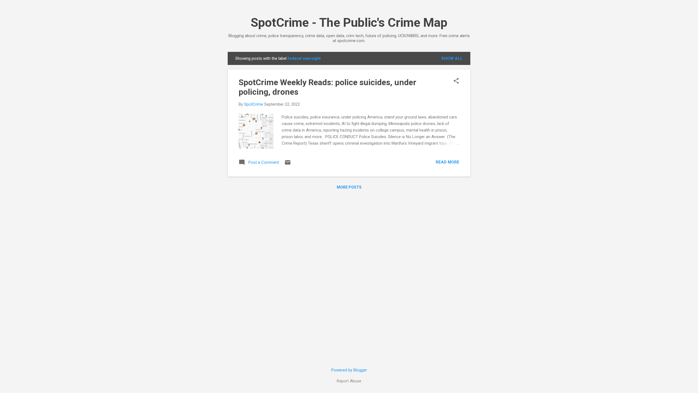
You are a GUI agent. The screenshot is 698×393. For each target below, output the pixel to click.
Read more (447, 162)
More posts (349, 187)
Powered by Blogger (349, 370)
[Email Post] (287, 164)
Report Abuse (349, 381)
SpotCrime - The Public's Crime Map (349, 22)
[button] (456, 81)
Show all (452, 58)
